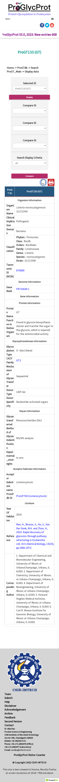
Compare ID (29, 105)
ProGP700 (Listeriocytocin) (31, 496)
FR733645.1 (22, 289)
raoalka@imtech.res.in (21, 750)
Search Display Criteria (29, 157)
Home (10, 67)
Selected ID (29, 83)
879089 (20, 270)
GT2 (18, 360)
